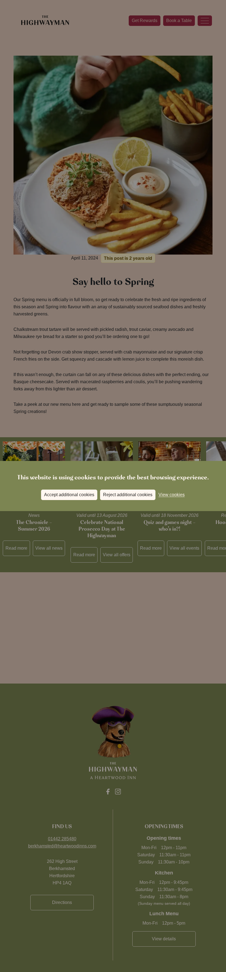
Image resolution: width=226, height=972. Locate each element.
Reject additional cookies (127, 494)
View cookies (171, 494)
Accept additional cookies (69, 494)
